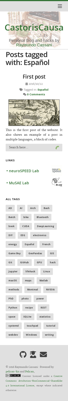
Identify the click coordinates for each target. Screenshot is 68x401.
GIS (52, 253)
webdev (13, 334)
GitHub (24, 262)
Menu (59, 6)
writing (49, 334)
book (11, 226)
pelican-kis (12, 371)
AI (21, 208)
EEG (23, 235)
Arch (33, 208)
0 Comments (36, 94)
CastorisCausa (34, 27)
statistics (45, 316)
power (40, 298)
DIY (10, 235)
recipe (29, 307)
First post (34, 76)
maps (28, 280)
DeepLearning (45, 226)
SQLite (27, 316)
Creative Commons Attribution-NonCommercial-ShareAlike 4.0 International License (34, 381)
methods (13, 289)
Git (10, 262)
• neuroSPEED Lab (22, 170)
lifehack (30, 271)
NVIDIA (50, 289)
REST (43, 307)
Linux (46, 271)
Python (12, 307)
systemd (13, 325)
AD (10, 208)
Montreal (32, 289)
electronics (39, 235)
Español (43, 90)
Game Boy (14, 253)
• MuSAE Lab (17, 183)
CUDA (25, 226)
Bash (46, 208)
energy (12, 244)
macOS (12, 280)
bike (26, 217)
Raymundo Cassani (34, 45)
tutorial (51, 325)
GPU (39, 262)
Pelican (29, 371)
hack (53, 262)
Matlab (43, 280)
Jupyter (13, 271)
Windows (31, 334)
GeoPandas (35, 253)
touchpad (32, 325)
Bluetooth (43, 217)
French (46, 244)
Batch (11, 217)
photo (25, 298)
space (11, 316)
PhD (11, 298)
